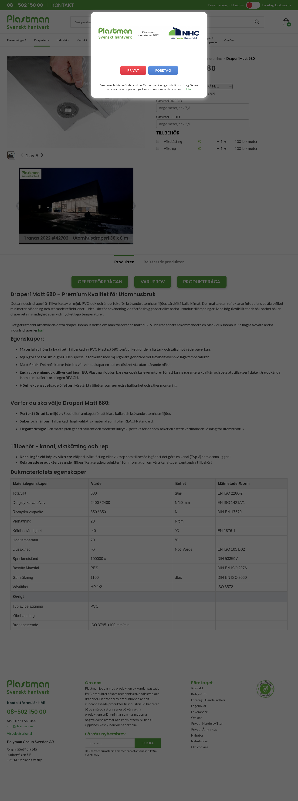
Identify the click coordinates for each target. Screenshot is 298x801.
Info (188, 88)
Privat (133, 70)
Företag (163, 70)
